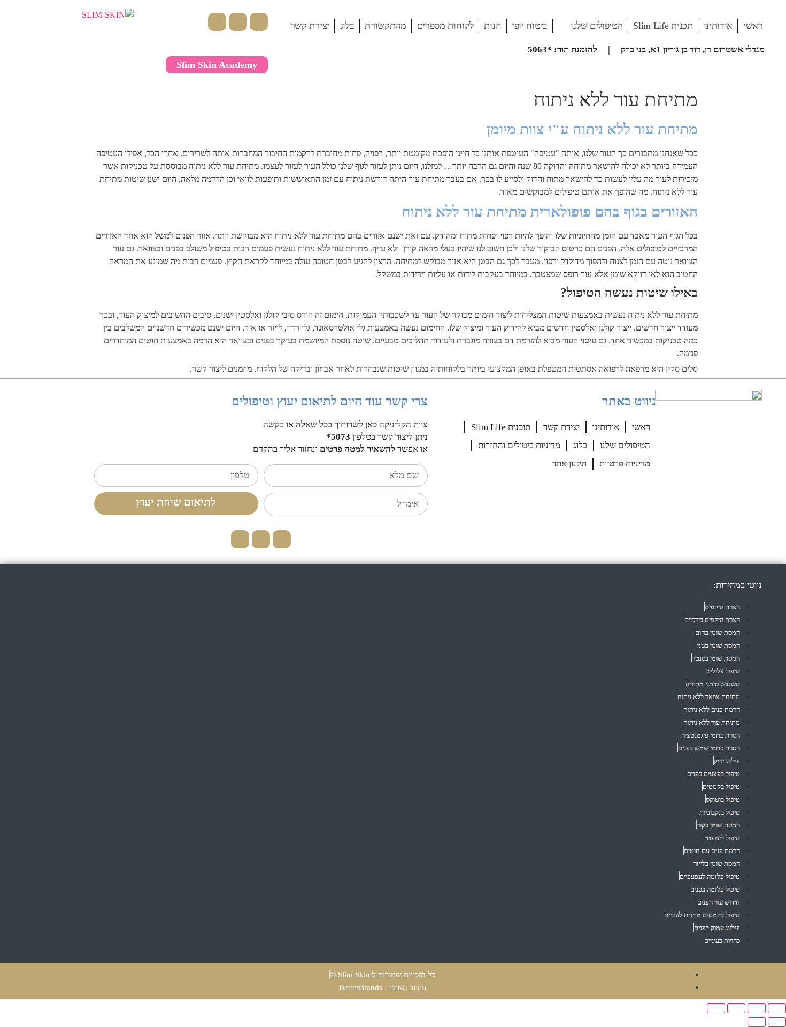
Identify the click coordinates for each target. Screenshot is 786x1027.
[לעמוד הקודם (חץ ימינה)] (777, 1022)
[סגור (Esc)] (716, 1008)
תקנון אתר (569, 463)
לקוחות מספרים (445, 25)
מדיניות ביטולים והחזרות (519, 445)
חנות (492, 25)
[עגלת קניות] (191, 20)
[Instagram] (238, 22)
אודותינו (718, 25)
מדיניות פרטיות (624, 463)
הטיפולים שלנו (596, 25)
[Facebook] (259, 22)
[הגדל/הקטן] (777, 1008)
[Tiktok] (217, 22)
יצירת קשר (309, 25)
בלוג (347, 25)
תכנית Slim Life (663, 25)
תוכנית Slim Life (500, 427)
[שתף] (736, 1008)
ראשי (753, 25)
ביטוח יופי (530, 25)
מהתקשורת (385, 25)
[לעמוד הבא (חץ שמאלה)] (757, 1022)
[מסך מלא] (757, 1008)
